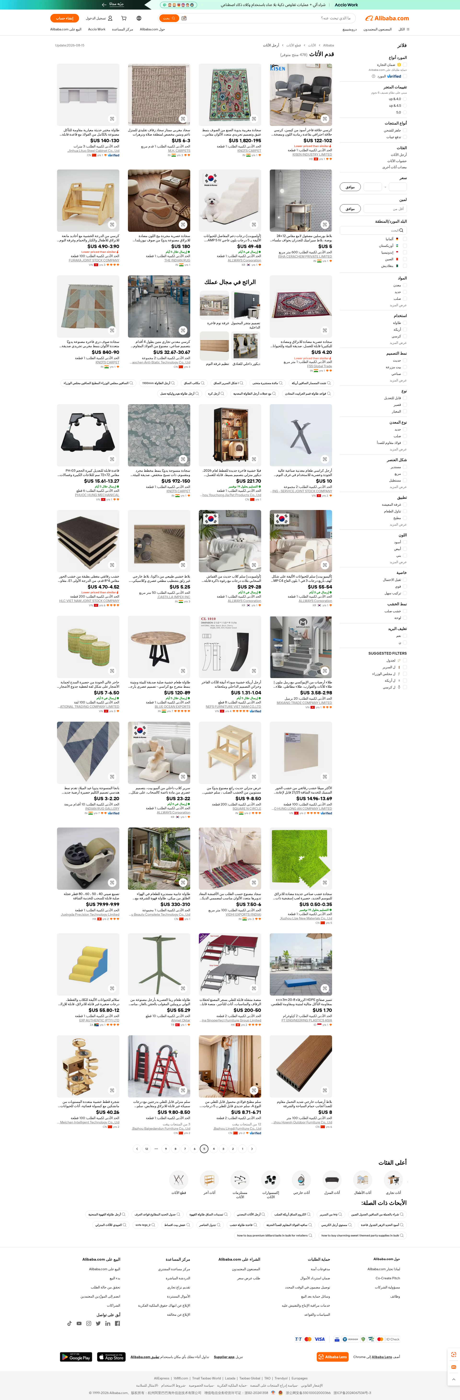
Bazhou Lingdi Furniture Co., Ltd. (237, 1128)
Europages (300, 1378)
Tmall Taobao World (206, 1378)
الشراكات (113, 1305)
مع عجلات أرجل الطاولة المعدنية (252, 393)
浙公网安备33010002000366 (308, 1393)
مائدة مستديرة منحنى (265, 383)
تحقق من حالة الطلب (105, 1287)
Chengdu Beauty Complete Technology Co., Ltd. (159, 914)
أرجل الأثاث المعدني (248, 1214)
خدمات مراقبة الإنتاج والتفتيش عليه (306, 1305)
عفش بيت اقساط (174, 1225)
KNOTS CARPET (249, 151)
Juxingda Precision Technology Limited (90, 914)
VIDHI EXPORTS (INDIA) (243, 914)
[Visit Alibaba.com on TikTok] (69, 1323)
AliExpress (161, 1378)
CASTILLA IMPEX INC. (173, 597)
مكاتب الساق (192, 383)
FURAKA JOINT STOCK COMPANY (94, 260)
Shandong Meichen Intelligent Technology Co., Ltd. (88, 1122)
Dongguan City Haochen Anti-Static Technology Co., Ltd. (159, 362)
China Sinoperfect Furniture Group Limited (230, 1020)
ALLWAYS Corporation (244, 260)
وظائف (395, 1296)
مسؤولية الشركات (387, 1287)
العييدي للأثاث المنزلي (108, 1225)
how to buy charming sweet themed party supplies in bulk (360, 1235)
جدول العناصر (207, 1225)
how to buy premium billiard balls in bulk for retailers (272, 1235)
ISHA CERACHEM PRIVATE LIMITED (305, 256)
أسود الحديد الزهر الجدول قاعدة (380, 1225)
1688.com (180, 1378)
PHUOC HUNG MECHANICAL (97, 495)
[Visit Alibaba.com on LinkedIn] (108, 1323)
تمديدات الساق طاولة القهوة (206, 1214)
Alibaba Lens (382, 1357)
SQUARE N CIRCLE (247, 809)
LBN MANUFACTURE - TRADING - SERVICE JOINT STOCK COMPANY (301, 491)
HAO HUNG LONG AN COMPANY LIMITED (301, 809)
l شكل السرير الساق (226, 383)
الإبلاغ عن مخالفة (178, 1314)
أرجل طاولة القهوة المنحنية (104, 1214)
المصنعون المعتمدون (246, 1269)
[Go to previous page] (252, 1149)
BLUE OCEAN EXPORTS (172, 707)
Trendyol (281, 1378)
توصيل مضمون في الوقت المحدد (307, 1287)
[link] (454, 1354)
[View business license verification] (273, 1392)
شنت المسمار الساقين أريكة (309, 383)
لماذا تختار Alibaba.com (384, 1269)
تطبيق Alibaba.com (145, 1357)
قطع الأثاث (293, 45)
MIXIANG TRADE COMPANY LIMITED (304, 703)
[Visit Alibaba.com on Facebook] (117, 1323)
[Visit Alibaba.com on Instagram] (89, 1323)
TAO (267, 1378)
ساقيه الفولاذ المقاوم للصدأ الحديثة (286, 1225)
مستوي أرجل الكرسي (334, 1225)
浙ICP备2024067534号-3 (352, 1393)
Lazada (230, 1378)
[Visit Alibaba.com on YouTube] (79, 1323)
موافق (350, 187)
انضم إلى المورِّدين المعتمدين (100, 1296)
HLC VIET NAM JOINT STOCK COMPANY (89, 601)
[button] (184, 18)
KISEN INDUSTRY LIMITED (312, 154)
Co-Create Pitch (388, 1278)
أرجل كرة (213, 393)
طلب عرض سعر (248, 1278)
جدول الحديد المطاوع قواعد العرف (155, 1214)
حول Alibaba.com (387, 1259)
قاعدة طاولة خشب (241, 1225)
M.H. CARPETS (179, 151)
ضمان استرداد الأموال (315, 1278)
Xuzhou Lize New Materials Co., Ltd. (306, 918)
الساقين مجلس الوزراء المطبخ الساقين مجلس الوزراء (96, 383)
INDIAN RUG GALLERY (102, 809)
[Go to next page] (137, 1149)
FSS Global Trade (319, 366)
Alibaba (328, 45)
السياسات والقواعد (317, 1314)
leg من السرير (328, 1214)
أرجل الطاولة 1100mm (156, 383)
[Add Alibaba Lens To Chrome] (333, 1357)
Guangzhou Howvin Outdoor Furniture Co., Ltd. (301, 1122)
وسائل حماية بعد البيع (315, 1296)
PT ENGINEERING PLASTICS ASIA (307, 1020)
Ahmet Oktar (180, 1020)
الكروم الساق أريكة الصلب (290, 1214)
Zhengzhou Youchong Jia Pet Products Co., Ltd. (230, 495)
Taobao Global (249, 1378)
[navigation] (373, 597)
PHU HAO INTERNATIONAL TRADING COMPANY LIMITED (88, 707)
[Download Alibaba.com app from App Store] (111, 1357)
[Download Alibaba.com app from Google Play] (76, 1357)
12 (146, 1149)
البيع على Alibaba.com (104, 1269)
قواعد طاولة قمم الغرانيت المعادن (305, 393)
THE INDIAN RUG (177, 260)
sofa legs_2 (143, 1225)
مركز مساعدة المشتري (174, 1269)
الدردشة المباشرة (178, 1278)
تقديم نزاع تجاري (178, 1287)
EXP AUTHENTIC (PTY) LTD (99, 1020)
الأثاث (312, 45)
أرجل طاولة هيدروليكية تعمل (177, 393)
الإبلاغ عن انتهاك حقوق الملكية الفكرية (164, 1305)
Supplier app (224, 1357)
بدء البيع (115, 1278)
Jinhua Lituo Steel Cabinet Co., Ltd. (93, 151)
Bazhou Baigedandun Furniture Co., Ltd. (161, 1128)
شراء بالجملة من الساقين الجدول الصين (375, 1214)
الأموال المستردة (178, 1296)
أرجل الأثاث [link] (271, 45)
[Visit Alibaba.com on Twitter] (98, 1323)
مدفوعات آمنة (320, 1269)
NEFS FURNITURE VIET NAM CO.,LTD (233, 707)
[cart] (123, 19)
